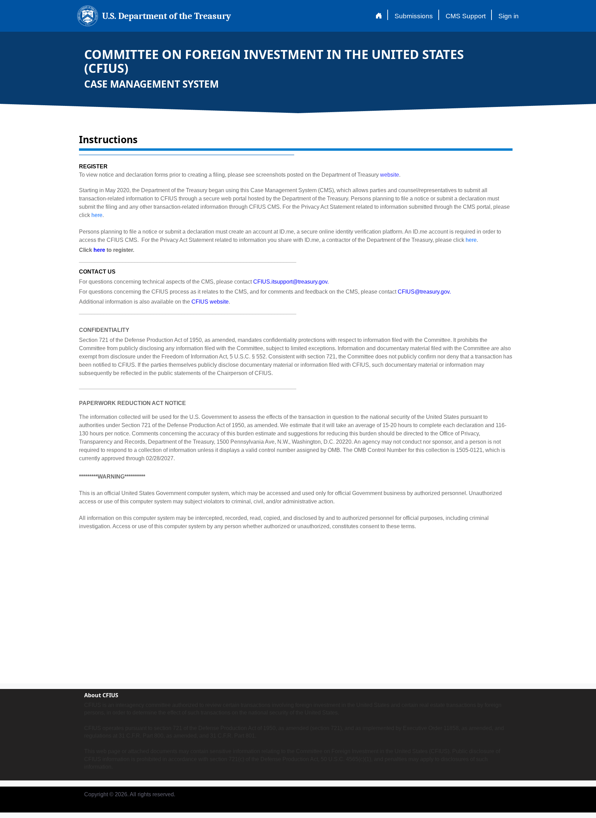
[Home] (378, 16)
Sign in (508, 16)
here (96, 215)
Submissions (414, 16)
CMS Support (466, 16)
